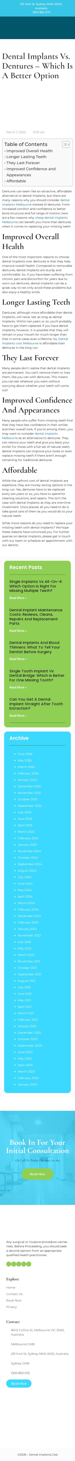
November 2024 (29, 851)
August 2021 (26, 981)
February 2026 (28, 773)
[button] (69, 27)
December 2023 (29, 916)
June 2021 (25, 994)
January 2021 (27, 1026)
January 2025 (27, 845)
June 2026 (25, 754)
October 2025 (28, 799)
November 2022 (29, 935)
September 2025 (30, 806)
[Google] (8, 1264)
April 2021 (25, 1007)
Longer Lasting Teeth (26, 157)
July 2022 (24, 942)
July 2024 (24, 877)
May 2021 (24, 1000)
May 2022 (24, 948)
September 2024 (30, 864)
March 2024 (26, 903)
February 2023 (28, 922)
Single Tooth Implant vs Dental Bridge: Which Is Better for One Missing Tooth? (37, 675)
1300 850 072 (41, 12)
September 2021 (29, 974)
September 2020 (30, 1045)
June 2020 (25, 1052)
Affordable (16, 181)
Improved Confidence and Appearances (31, 172)
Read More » (18, 598)
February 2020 (28, 1078)
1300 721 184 (52, 1160)
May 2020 (25, 1058)
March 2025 (26, 832)
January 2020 (27, 1084)
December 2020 (29, 1032)
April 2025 (25, 825)
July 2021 (24, 987)
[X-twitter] (23, 1264)
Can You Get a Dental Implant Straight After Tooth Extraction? (36, 704)
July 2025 (24, 812)
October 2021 (27, 968)
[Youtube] (28, 1264)
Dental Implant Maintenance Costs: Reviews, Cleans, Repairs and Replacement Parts (35, 616)
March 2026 (26, 767)
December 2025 (29, 786)
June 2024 (25, 883)
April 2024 (25, 896)
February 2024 (28, 909)
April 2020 (25, 1065)
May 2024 (25, 890)
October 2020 (28, 1039)
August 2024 (27, 870)
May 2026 (25, 760)
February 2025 (28, 838)
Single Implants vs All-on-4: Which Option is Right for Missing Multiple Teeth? (35, 586)
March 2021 (26, 1013)
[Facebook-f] (13, 1264)
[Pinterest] (18, 1264)
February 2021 (28, 1020)
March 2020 (26, 1071)
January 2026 (27, 780)
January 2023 (27, 929)
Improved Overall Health (29, 151)
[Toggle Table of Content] (64, 144)
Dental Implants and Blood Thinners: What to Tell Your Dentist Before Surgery (34, 647)
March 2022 (26, 955)
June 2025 (25, 819)
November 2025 (29, 793)
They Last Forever (23, 163)
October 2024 (28, 857)
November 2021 (29, 961)
